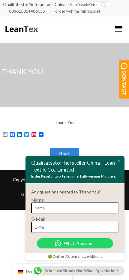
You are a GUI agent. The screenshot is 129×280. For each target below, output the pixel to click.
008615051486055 (27, 11)
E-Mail (38, 219)
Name (37, 199)
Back (64, 153)
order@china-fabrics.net (77, 11)
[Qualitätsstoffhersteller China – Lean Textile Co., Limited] (21, 35)
